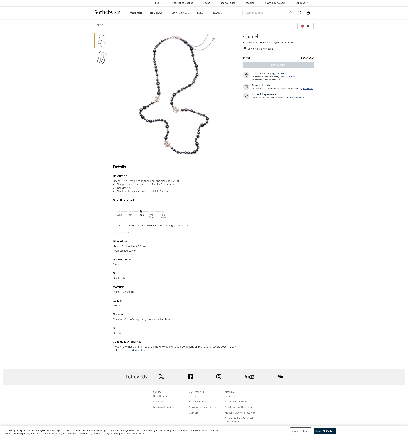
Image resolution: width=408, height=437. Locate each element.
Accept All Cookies (324, 431)
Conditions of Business (238, 407)
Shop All (98, 24)
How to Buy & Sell (275, 3)
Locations (159, 401)
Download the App (164, 407)
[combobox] (268, 13)
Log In (158, 3)
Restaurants (228, 3)
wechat (280, 376)
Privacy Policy (197, 401)
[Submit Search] (290, 12)
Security (230, 396)
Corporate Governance (202, 407)
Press (192, 396)
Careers (194, 413)
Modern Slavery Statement (240, 413)
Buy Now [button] (156, 13)
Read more (308, 88)
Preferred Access (182, 3)
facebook (190, 376)
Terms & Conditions (236, 401)
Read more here (137, 350)
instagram (218, 376)
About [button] (206, 3)
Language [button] (301, 3)
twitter (161, 376)
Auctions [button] (136, 13)
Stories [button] (250, 3)
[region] (204, 431)
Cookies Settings (300, 431)
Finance (216, 13)
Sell (200, 13)
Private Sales (179, 13)
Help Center (160, 396)
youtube (249, 377)
